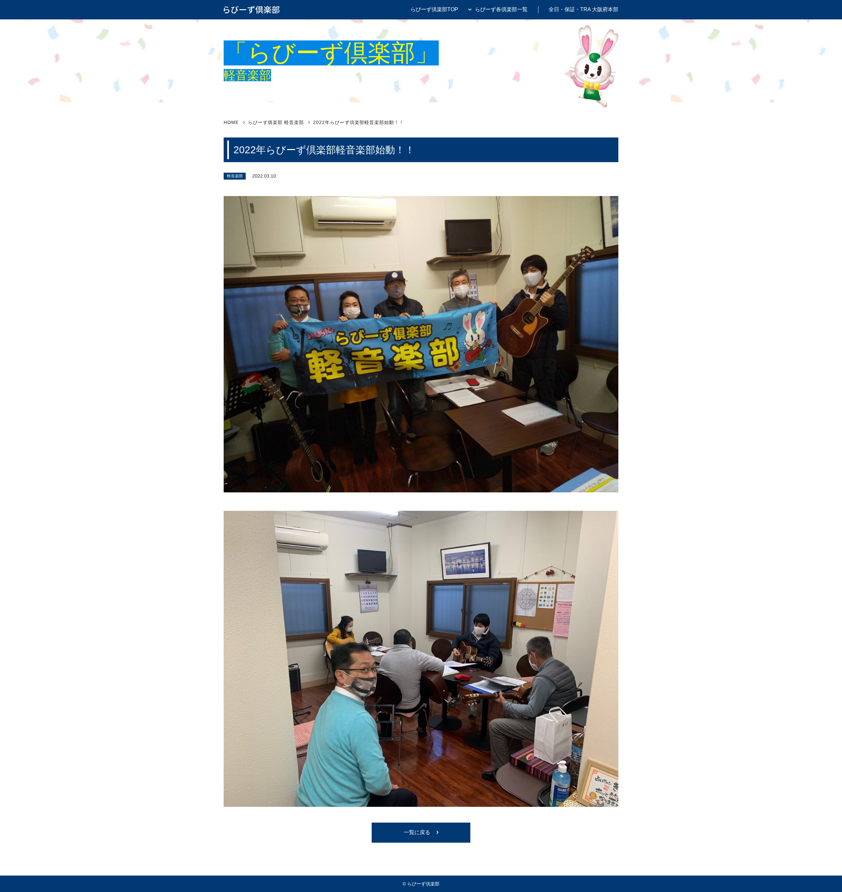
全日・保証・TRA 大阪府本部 (583, 9)
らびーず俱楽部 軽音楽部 (276, 122)
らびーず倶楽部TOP (434, 9)
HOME (231, 122)
